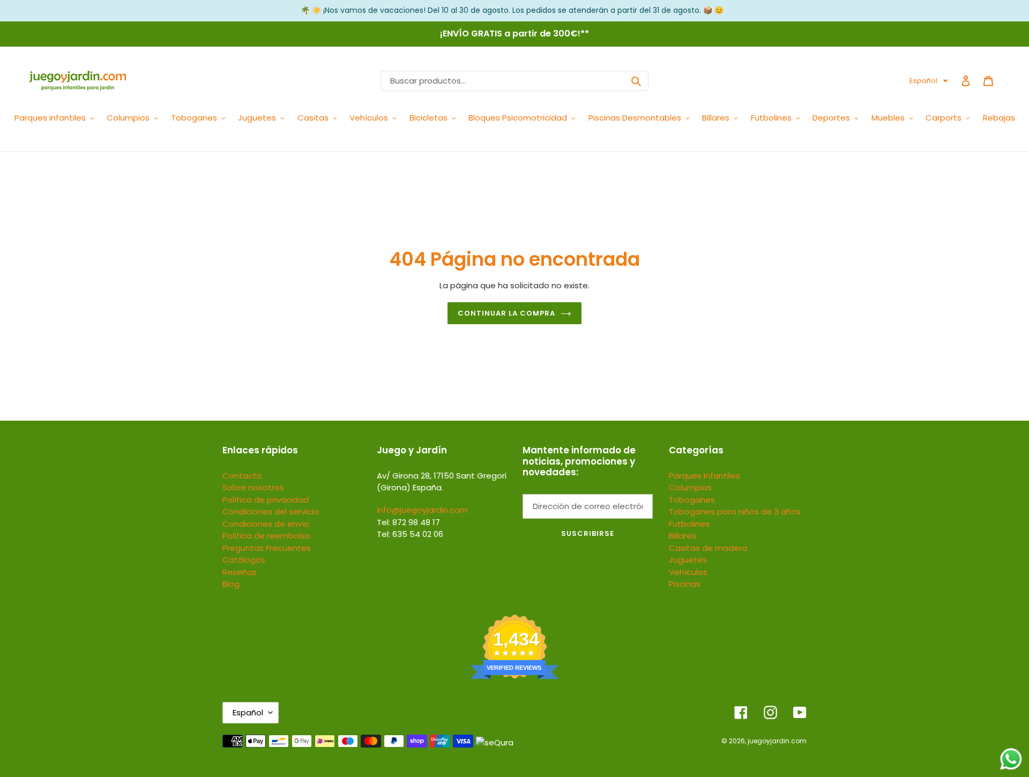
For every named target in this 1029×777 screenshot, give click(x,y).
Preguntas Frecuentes (266, 548)
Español (248, 712)
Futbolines (689, 523)
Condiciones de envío (265, 523)
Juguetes (688, 559)
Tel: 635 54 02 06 (410, 534)
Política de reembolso (266, 535)
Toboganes (692, 499)
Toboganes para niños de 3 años (735, 511)
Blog (231, 583)
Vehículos (688, 572)
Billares (682, 535)
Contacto (242, 475)
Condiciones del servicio (270, 511)
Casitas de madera (708, 548)
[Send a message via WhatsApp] (1011, 759)
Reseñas (239, 572)
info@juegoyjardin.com (422, 509)
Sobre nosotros (253, 487)
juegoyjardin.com (777, 740)
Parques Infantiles (704, 475)
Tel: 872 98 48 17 (408, 522)
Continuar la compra (507, 313)
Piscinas (684, 583)
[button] (929, 81)
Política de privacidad (265, 499)
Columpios (690, 487)
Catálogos (243, 559)
